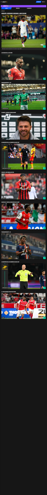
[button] (1, 1)
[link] (23, 31)
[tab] (6, 8)
